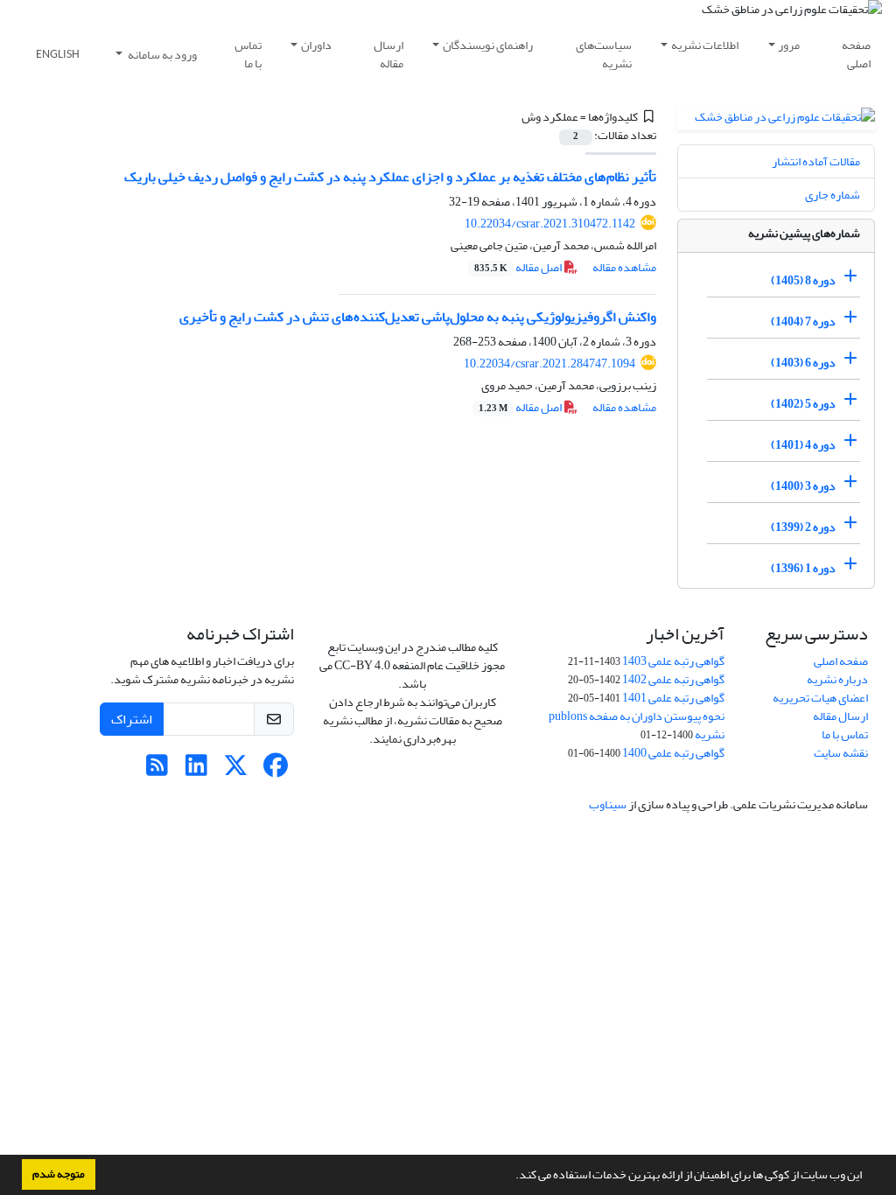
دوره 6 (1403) (803, 362)
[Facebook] (275, 770)
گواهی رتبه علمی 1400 (673, 753)
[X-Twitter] (236, 770)
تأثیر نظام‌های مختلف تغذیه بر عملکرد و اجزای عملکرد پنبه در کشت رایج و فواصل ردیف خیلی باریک (390, 177)
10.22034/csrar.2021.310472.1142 (550, 223)
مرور (789, 45)
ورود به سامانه (161, 54)
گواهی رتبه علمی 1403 (673, 661)
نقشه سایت (841, 753)
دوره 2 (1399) (803, 527)
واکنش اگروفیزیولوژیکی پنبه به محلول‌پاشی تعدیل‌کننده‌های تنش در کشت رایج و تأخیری (417, 317)
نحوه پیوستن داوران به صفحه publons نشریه (636, 725)
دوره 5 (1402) (803, 404)
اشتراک (131, 719)
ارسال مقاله (388, 54)
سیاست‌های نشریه (604, 54)
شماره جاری (832, 194)
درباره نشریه (837, 679)
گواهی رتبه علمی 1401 (673, 697)
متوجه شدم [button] (58, 1174)
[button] (511, 1176)
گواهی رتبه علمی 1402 (673, 679)
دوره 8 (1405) (803, 280)
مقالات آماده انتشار (816, 161)
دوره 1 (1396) (803, 568)
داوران (316, 45)
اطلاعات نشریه (704, 45)
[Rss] (157, 770)
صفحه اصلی (856, 54)
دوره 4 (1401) (803, 445)
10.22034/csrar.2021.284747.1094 (549, 363)
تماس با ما (248, 54)
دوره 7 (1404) (803, 321)
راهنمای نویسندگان (488, 45)
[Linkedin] (196, 770)
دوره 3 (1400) (803, 486)
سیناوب (607, 804)
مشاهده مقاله (624, 267)
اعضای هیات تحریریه (820, 697)
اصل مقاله (519, 267)
